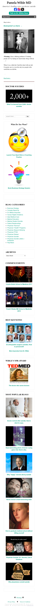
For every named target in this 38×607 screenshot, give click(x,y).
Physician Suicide (13, 236)
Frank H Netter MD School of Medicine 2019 (19, 310)
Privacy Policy (11, 602)
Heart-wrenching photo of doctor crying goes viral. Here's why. (19, 449)
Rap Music (10, 243)
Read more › (7, 78)
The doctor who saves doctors (19, 385)
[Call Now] (19, 13)
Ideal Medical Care (13, 217)
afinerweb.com (30, 605)
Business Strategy (13, 208)
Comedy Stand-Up (13, 210)
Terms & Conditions (25, 602)
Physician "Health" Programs (16, 228)
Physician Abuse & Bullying (16, 230)
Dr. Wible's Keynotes (13, 212)
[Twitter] (22, 9)
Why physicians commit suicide (19, 582)
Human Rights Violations (15, 215)
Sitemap (19, 597)
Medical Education (13, 219)
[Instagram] (19, 9)
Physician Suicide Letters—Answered (16, 239)
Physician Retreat (12, 234)
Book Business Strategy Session (19, 188)
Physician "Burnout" (13, 226)
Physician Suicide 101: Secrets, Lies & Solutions (19, 558)
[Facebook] (15, 9)
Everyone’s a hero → (13, 26)
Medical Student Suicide (15, 221)
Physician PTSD (12, 232)
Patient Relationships (14, 223)
